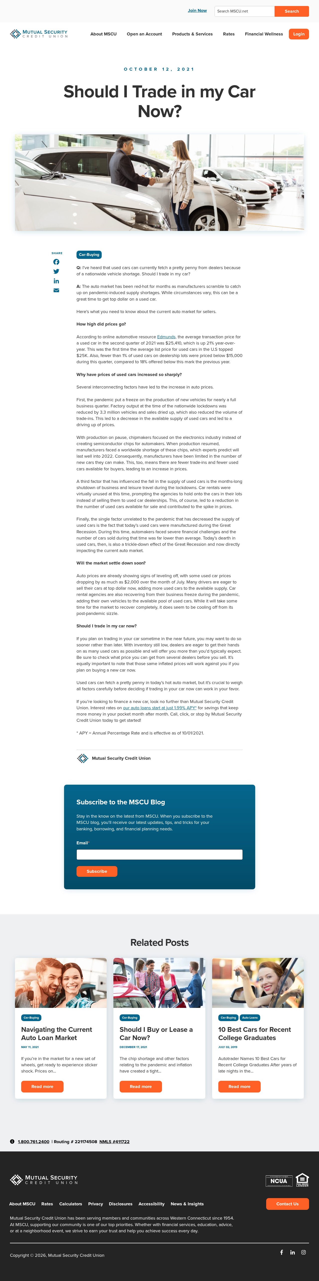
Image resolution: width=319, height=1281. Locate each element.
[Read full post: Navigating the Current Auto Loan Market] (61, 983)
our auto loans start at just (148, 708)
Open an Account (144, 34)
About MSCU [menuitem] (22, 1204)
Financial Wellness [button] (264, 34)
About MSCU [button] (103, 34)
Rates (229, 34)
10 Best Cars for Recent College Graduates (254, 1033)
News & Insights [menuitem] (187, 1204)
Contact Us (287, 1204)
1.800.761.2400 (33, 1141)
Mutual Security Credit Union (121, 758)
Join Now (197, 10)
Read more (42, 1086)
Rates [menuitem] (47, 1204)
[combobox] (245, 11)
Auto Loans (250, 1017)
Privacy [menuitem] (95, 1204)
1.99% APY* (185, 708)
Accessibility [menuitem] (151, 1204)
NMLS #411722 (114, 1141)
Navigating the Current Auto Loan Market (56, 1033)
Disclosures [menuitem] (121, 1204)
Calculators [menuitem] (70, 1204)
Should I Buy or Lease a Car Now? (156, 1033)
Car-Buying (89, 254)
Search (292, 11)
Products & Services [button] (192, 34)
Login (299, 34)
